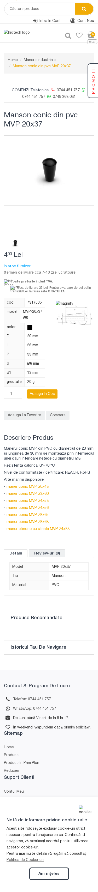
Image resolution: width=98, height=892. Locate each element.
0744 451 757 (68, 90)
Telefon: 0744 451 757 (32, 699)
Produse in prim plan (21, 763)
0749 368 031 (64, 97)
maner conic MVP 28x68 (28, 522)
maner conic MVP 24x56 (28, 508)
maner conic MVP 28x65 (28, 515)
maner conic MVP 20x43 (28, 487)
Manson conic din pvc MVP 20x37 (42, 66)
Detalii (15, 553)
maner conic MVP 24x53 (28, 501)
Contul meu (14, 791)
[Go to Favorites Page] (77, 36)
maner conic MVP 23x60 (28, 494)
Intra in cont (50, 21)
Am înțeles (49, 874)
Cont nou (85, 21)
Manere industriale (40, 60)
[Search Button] (84, 9)
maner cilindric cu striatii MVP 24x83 (38, 529)
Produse (11, 755)
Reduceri (11, 771)
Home (13, 60)
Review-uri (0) (47, 553)
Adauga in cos (42, 394)
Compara (58, 415)
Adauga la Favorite (24, 415)
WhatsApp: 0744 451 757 (34, 708)
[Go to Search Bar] (66, 36)
